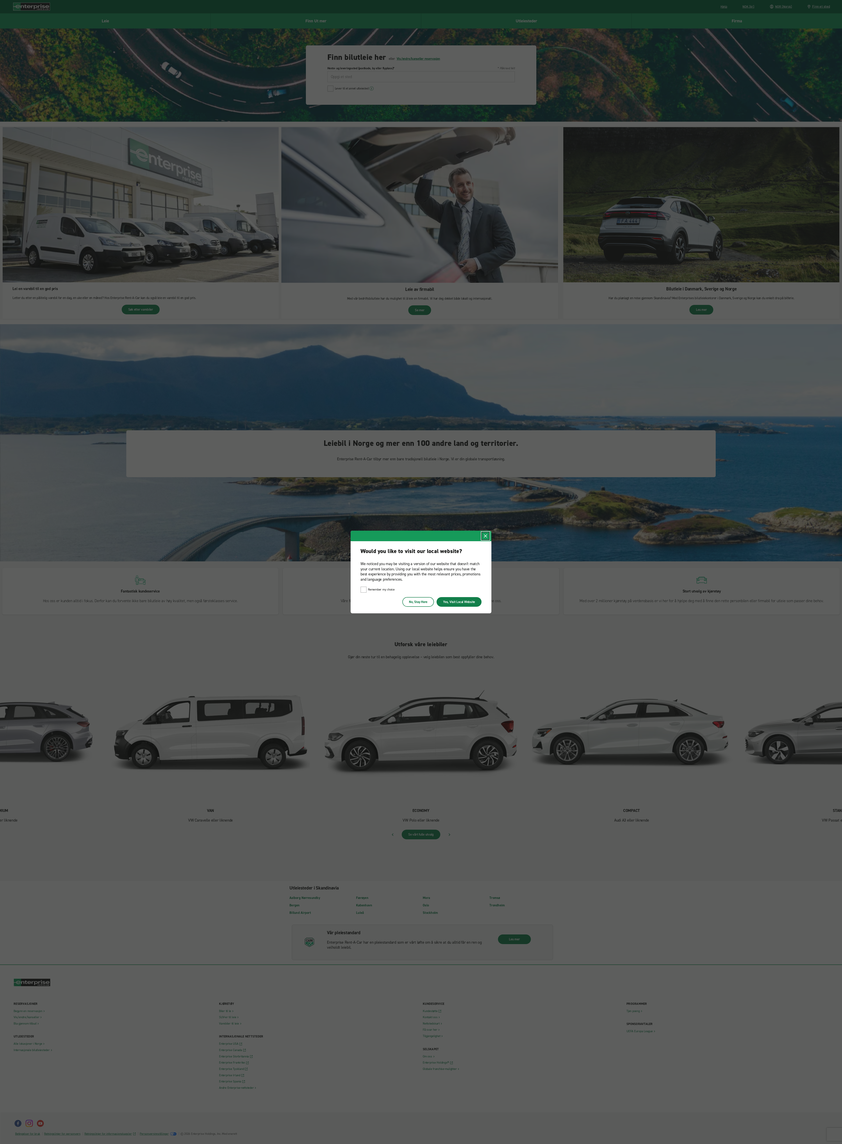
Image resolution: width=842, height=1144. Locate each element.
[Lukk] (485, 536)
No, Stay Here (418, 602)
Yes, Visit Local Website (459, 602)
